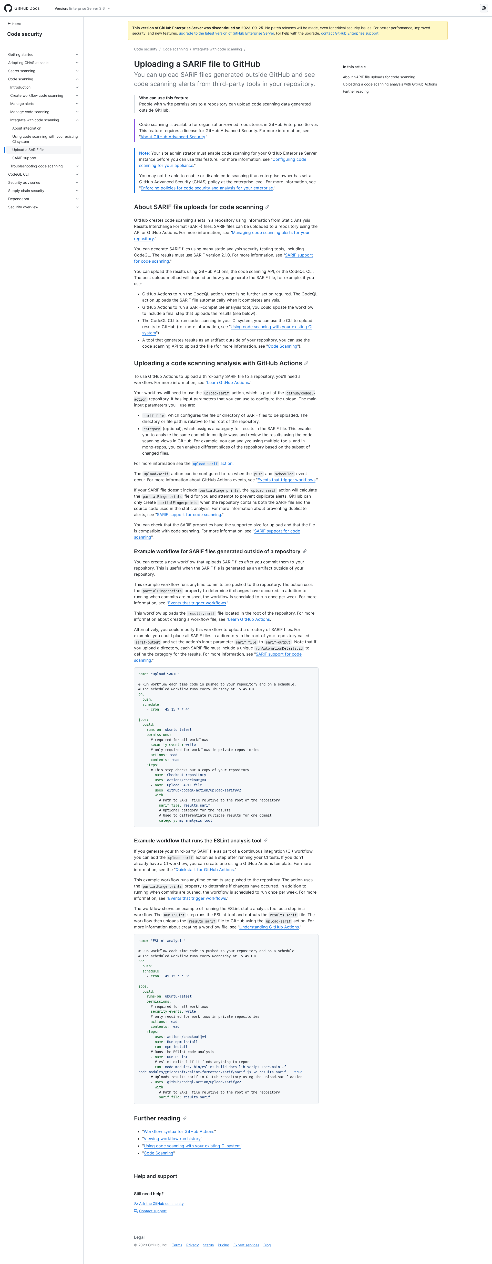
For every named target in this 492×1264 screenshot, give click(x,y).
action (212, 463)
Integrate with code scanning (217, 49)
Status (208, 1245)
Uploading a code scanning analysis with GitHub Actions (218, 363)
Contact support (153, 1211)
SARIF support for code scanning (189, 514)
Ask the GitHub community (161, 1203)
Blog (267, 1245)
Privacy (192, 1245)
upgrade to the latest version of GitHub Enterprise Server (226, 33)
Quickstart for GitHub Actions (205, 869)
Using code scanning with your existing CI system (192, 1145)
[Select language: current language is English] (484, 8)
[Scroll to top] (481, 1253)
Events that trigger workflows (286, 479)
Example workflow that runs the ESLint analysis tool (197, 841)
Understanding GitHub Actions (269, 926)
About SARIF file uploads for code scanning (198, 207)
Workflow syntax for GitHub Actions (179, 1131)
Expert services (246, 1245)
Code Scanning (282, 346)
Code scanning (175, 49)
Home (16, 24)
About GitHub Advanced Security (172, 136)
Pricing (223, 1245)
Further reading (157, 1118)
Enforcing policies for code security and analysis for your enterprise (207, 187)
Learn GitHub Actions (228, 382)
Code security (24, 34)
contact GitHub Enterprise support (349, 33)
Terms (177, 1245)
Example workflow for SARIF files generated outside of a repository (217, 551)
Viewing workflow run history (172, 1138)
